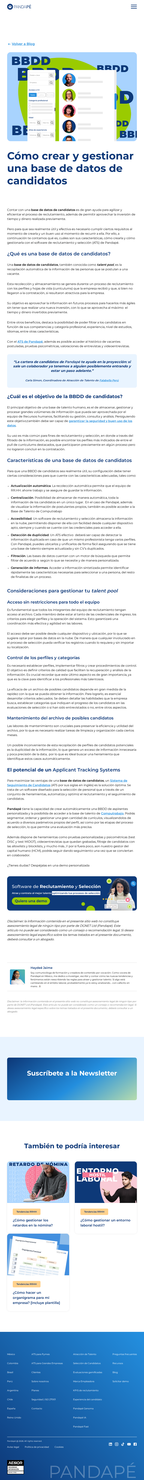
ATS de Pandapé (30, 341)
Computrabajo (112, 813)
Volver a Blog (23, 44)
